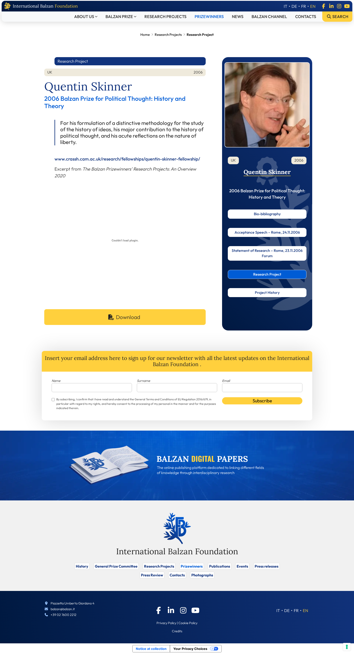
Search (339, 16)
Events (242, 566)
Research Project (267, 274)
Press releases (266, 566)
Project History (267, 292)
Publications (219, 566)
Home (145, 34)
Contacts (305, 16)
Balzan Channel (269, 16)
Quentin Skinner (267, 172)
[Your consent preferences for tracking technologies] (347, 647)
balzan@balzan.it (63, 609)
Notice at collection (151, 649)
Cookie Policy (187, 623)
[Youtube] (347, 6)
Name (56, 381)
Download (128, 317)
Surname (143, 381)
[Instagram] (339, 6)
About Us (84, 16)
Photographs (202, 575)
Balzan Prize (119, 16)
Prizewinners (209, 16)
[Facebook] (323, 6)
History (82, 566)
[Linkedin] (331, 6)
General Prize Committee (116, 566)
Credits (177, 631)
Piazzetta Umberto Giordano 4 (72, 603)
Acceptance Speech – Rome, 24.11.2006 (267, 232)
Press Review (152, 575)
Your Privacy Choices (190, 649)
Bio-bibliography (267, 214)
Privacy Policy (166, 623)
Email (226, 381)
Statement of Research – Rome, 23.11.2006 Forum (267, 253)
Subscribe (262, 401)
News (237, 16)
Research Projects (165, 16)
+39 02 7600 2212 (63, 615)
